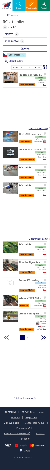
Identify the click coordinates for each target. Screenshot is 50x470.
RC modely (12, 15)
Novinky (15, 417)
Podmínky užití (24, 428)
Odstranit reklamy (23, 398)
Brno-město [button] (14, 54)
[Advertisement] (25, 369)
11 (5, 27)
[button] (18, 5)
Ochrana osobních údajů (17, 433)
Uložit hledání (15, 60)
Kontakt (40, 433)
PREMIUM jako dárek (33, 412)
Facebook (25, 438)
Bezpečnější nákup (35, 422)
